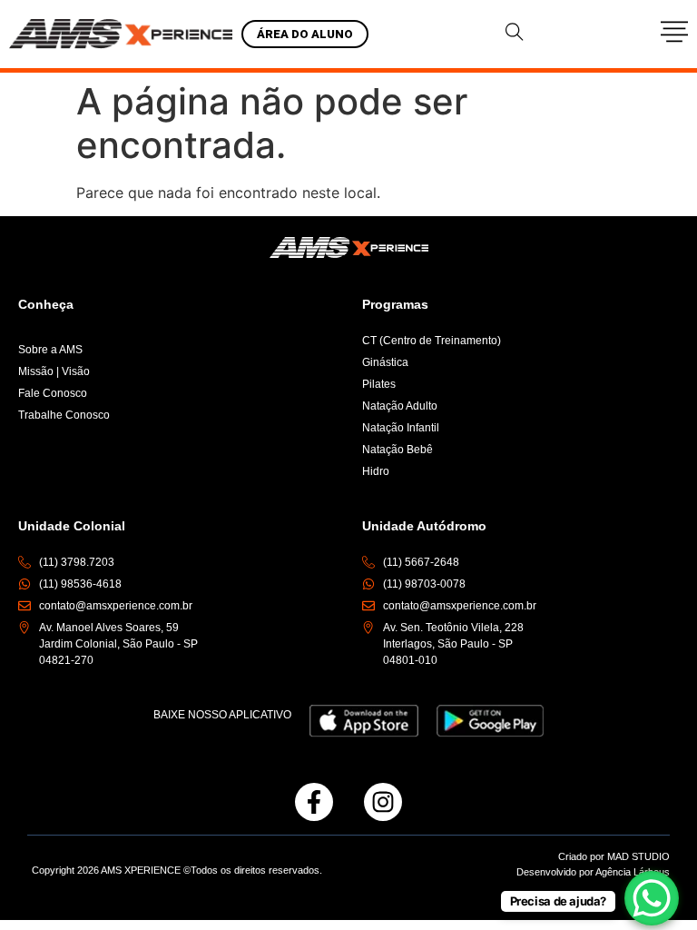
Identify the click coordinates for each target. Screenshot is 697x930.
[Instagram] (383, 802)
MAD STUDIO (638, 856)
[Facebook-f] (314, 802)
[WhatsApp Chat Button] (651, 898)
